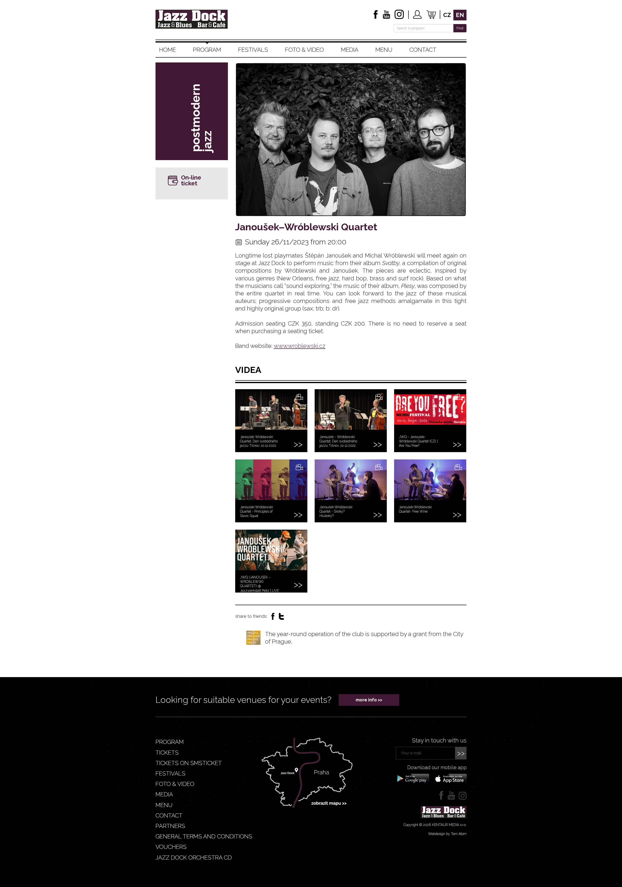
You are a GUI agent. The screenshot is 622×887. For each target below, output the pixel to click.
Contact (422, 49)
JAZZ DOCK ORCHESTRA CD (194, 857)
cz (447, 14)
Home (167, 49)
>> (461, 753)
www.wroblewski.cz (299, 345)
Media (349, 49)
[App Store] (449, 778)
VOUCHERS (171, 846)
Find (460, 28)
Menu (383, 49)
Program (207, 49)
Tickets (167, 752)
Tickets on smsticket (189, 762)
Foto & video (304, 49)
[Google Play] (412, 778)
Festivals (253, 49)
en (460, 14)
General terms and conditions (204, 836)
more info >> (369, 699)
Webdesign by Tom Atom (447, 834)
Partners (170, 825)
